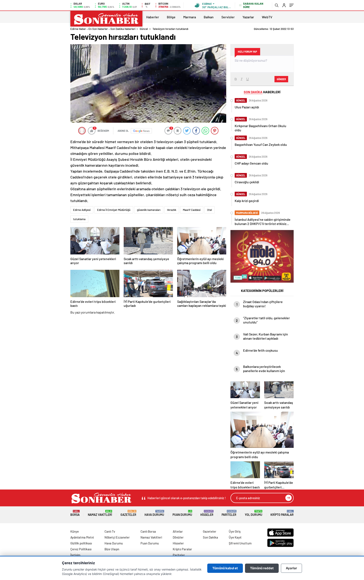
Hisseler (206, 513)
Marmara (189, 17)
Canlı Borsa (148, 531)
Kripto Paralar (282, 513)
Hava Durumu (154, 513)
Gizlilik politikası (81, 543)
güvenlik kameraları (149, 210)
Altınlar (178, 531)
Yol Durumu (253, 513)
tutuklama (79, 219)
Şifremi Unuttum (240, 543)
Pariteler (229, 513)
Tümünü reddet (262, 568)
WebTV (267, 17)
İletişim (75, 555)
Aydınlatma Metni (82, 537)
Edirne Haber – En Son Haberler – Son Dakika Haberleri (102, 29)
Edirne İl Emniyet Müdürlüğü (113, 210)
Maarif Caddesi (192, 210)
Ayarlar (291, 568)
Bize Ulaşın (111, 549)
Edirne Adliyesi (82, 210)
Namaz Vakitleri (100, 513)
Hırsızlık (171, 210)
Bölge (171, 17)
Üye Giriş (235, 531)
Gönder (281, 79)
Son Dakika (210, 537)
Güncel (144, 29)
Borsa (75, 513)
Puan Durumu (182, 513)
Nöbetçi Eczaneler (117, 537)
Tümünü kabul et (225, 568)
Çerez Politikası (80, 549)
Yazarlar (248, 17)
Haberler (152, 17)
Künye (74, 531)
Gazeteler (128, 513)
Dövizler (178, 537)
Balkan (209, 17)
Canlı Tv (109, 531)
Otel (209, 210)
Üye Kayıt (235, 537)
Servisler (228, 17)
